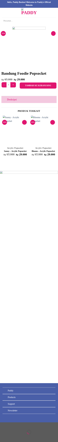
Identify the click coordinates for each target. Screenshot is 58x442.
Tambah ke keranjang (38, 85)
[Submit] (53, 20)
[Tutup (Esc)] (2, 425)
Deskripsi (12, 99)
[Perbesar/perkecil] (11, 425)
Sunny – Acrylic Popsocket (15, 151)
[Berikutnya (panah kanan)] (11, 437)
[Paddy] (29, 12)
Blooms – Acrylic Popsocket (43, 151)
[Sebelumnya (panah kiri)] (2, 437)
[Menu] (3, 12)
